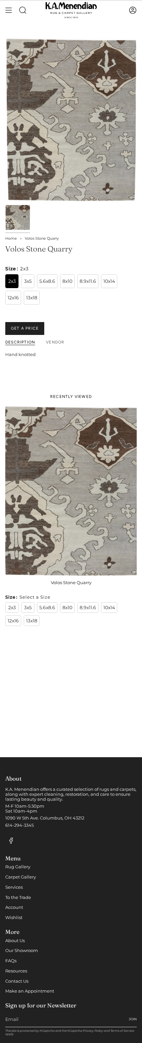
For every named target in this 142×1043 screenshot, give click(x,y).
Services (14, 887)
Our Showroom (21, 950)
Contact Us (16, 981)
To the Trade (18, 897)
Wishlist (13, 917)
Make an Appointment (29, 991)
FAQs (11, 960)
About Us (15, 940)
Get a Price (25, 328)
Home (11, 238)
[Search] (23, 10)
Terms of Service (122, 1030)
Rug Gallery (17, 866)
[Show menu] (8, 10)
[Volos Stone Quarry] (71, 491)
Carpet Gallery (20, 877)
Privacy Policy (93, 1030)
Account (14, 907)
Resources (16, 970)
